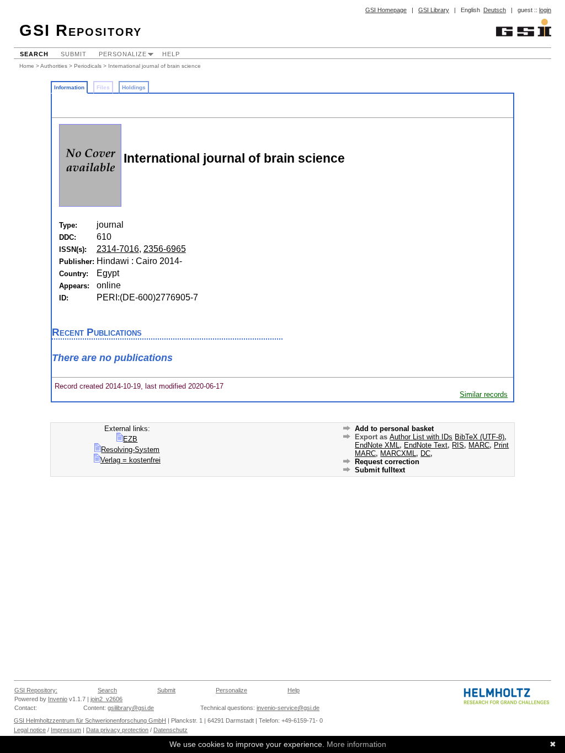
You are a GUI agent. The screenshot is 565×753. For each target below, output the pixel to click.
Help (171, 54)
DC (425, 453)
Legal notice (30, 730)
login (545, 10)
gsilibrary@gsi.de (131, 707)
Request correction (387, 462)
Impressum (66, 730)
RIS (458, 445)
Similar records (484, 394)
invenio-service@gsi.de (288, 707)
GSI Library (433, 10)
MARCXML (398, 453)
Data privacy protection (117, 730)
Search (34, 54)
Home (26, 66)
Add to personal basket (394, 428)
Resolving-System (130, 449)
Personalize (123, 54)
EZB (130, 439)
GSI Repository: (35, 690)
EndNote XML (377, 445)
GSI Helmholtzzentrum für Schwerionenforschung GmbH (90, 720)
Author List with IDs (421, 437)
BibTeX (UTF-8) (479, 437)
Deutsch (494, 10)
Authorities (53, 66)
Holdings (134, 87)
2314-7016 (118, 249)
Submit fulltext (380, 470)
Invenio (57, 699)
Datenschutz (170, 730)
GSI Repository (80, 30)
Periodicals (88, 66)
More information (356, 744)
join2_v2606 (106, 699)
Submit (74, 54)
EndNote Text (425, 445)
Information (69, 87)
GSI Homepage (386, 10)
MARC (478, 445)
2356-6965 (164, 249)
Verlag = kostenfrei (130, 460)
